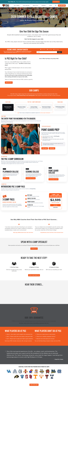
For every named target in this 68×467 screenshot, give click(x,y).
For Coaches (26, 5)
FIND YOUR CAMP (62, 5)
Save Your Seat (56, 1)
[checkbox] (49, 50)
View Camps (44, 148)
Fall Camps (16, 5)
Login (50, 5)
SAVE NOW (55, 205)
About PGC (35, 5)
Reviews (44, 5)
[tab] (8, 107)
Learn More (52, 148)
